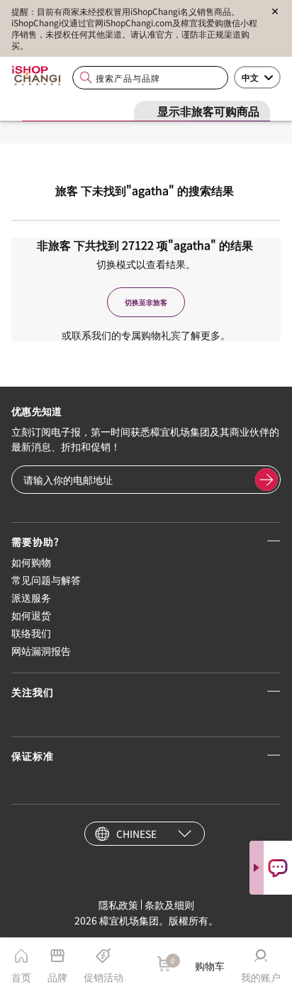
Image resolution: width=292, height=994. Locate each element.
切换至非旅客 (146, 302)
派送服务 (31, 597)
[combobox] (150, 77)
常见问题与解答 (46, 580)
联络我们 (31, 633)
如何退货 (31, 615)
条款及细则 (169, 905)
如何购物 (31, 562)
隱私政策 (118, 905)
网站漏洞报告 (41, 651)
